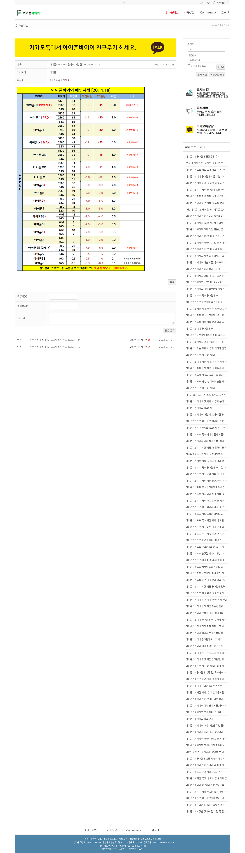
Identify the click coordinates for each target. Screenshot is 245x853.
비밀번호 (192, 55)
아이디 (191, 44)
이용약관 (106, 849)
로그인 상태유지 (198, 66)
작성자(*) (22, 296)
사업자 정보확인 (136, 849)
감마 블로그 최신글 (196, 147)
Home (214, 25)
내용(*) (21, 318)
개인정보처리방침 (119, 849)
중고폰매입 (171, 12)
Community (208, 12)
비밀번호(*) (23, 306)
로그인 (207, 2)
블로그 (225, 12)
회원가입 (220, 2)
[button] (52, 80)
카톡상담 (189, 12)
